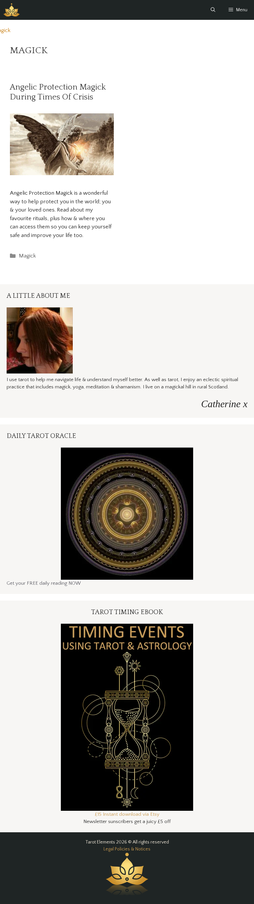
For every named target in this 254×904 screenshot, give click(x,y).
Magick (27, 256)
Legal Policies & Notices (127, 849)
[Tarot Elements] (11, 10)
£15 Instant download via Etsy (127, 814)
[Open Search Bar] (213, 10)
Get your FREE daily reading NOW (44, 583)
